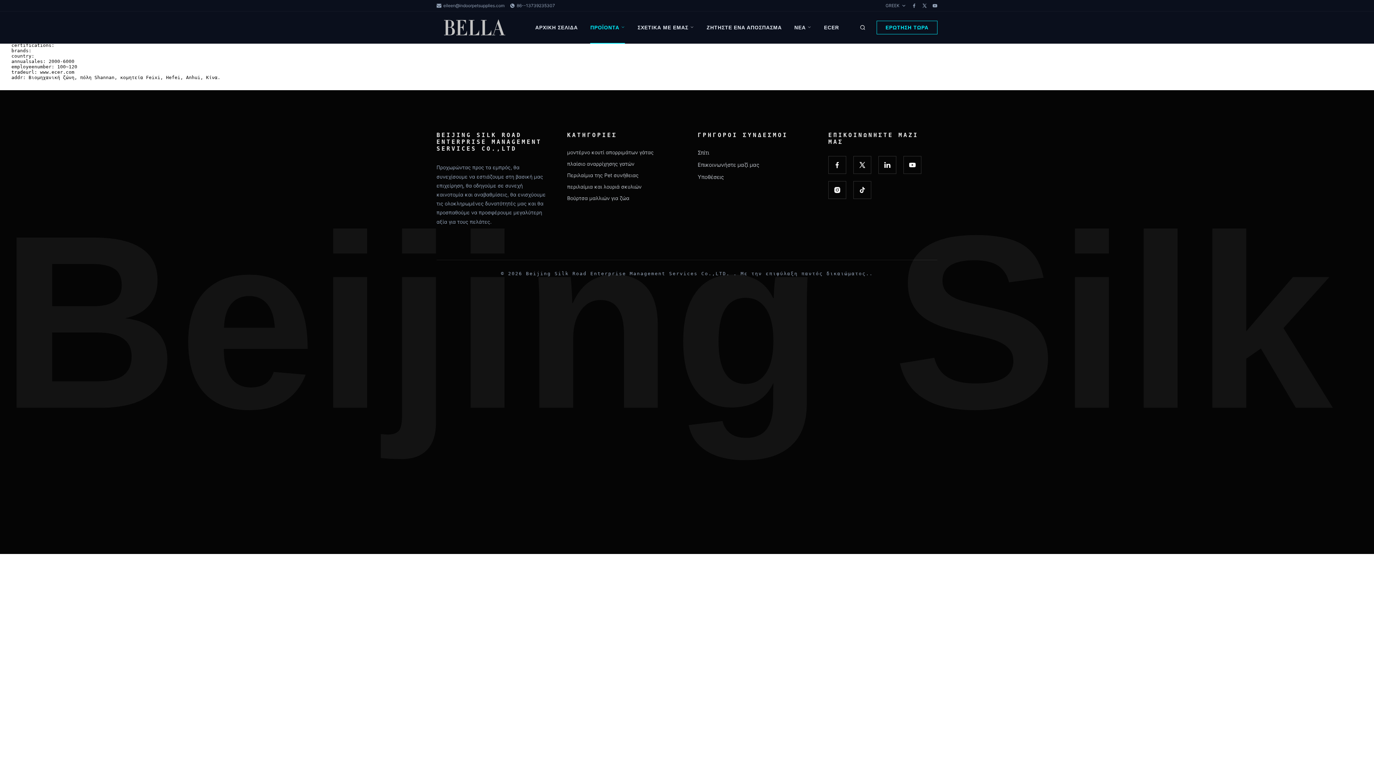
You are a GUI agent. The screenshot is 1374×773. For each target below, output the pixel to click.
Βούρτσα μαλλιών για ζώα (598, 198)
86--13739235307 (536, 5)
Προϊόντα (604, 27)
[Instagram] (837, 190)
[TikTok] (862, 190)
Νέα (800, 27)
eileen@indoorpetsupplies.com (474, 5)
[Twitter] (924, 5)
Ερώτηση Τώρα (907, 27)
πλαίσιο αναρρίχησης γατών (600, 164)
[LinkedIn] (887, 165)
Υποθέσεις (711, 177)
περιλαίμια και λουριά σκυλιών (604, 187)
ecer (831, 27)
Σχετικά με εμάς (663, 27)
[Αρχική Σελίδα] (476, 27)
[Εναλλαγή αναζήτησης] (862, 27)
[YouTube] (934, 5)
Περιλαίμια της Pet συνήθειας (603, 175)
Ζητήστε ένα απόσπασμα (744, 27)
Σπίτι (703, 152)
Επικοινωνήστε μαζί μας (728, 164)
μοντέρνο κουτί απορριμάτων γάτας (610, 152)
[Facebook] (914, 5)
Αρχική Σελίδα (556, 27)
